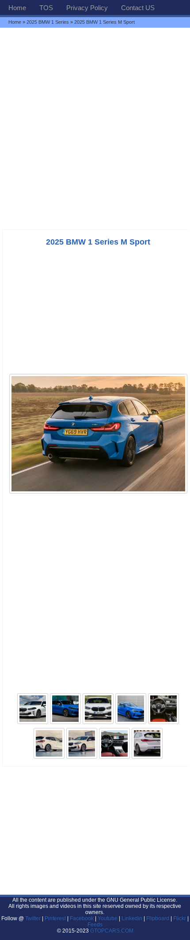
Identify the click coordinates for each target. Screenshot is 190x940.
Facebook (82, 918)
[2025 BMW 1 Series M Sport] (98, 492)
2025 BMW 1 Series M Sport (98, 242)
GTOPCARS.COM (111, 931)
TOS (46, 7)
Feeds (95, 925)
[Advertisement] (95, 128)
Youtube (108, 918)
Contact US (138, 7)
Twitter (33, 918)
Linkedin (132, 918)
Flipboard (157, 918)
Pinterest (55, 918)
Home (17, 7)
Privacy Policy (87, 7)
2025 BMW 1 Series (48, 22)
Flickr (179, 918)
